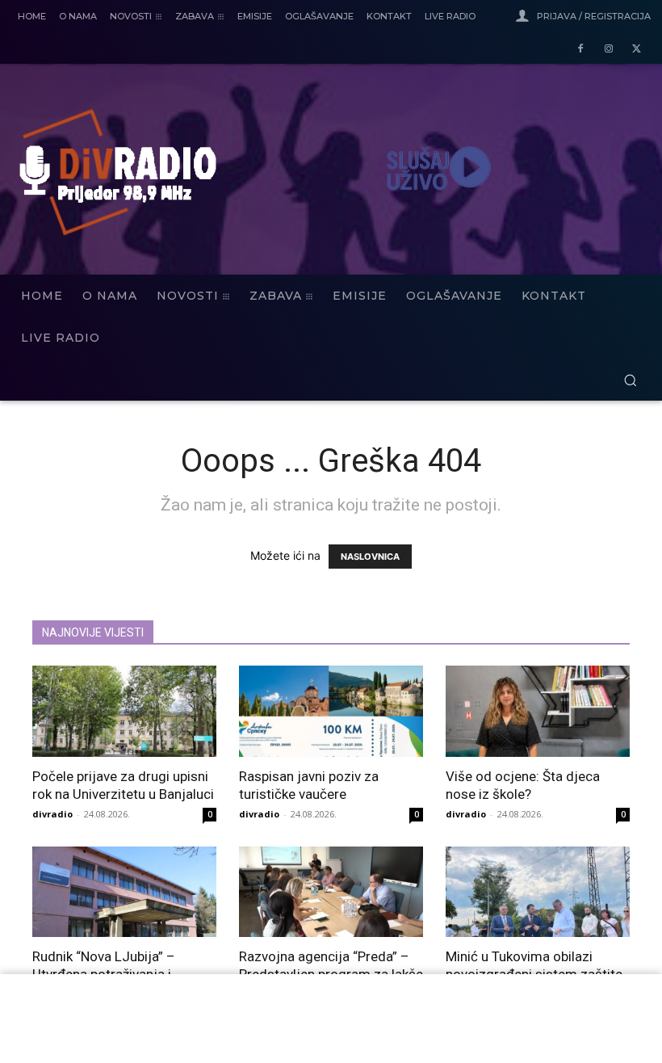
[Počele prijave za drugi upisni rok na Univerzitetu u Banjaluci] (124, 711)
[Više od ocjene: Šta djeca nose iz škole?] (538, 711)
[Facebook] (581, 50)
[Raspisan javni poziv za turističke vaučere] (331, 711)
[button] (630, 380)
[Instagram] (608, 50)
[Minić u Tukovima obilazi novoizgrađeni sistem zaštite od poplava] (538, 892)
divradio (52, 814)
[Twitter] (636, 50)
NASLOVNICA (370, 556)
